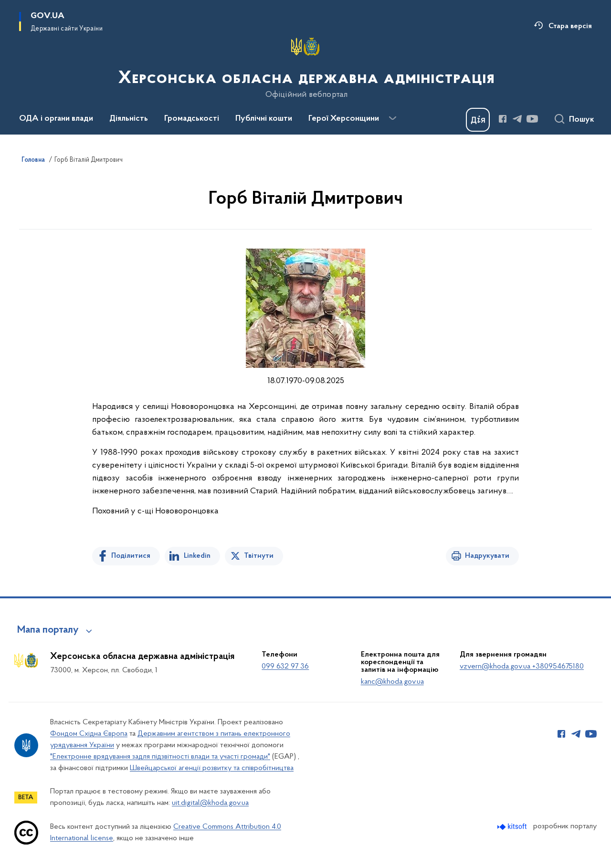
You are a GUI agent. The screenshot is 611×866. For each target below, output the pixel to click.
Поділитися (130, 556)
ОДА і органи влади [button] (56, 119)
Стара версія (570, 26)
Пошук (581, 119)
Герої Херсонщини (343, 119)
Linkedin (197, 556)
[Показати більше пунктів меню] (392, 118)
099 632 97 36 (285, 666)
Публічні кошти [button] (263, 119)
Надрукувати (487, 556)
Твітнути (259, 556)
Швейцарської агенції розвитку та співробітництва (212, 768)
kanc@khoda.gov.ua (392, 682)
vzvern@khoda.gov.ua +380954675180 (522, 666)
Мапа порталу (48, 630)
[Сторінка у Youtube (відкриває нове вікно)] (532, 119)
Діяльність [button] (128, 119)
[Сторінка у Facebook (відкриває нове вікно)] (502, 119)
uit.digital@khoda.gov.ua (210, 803)
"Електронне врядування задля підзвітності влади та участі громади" (160, 757)
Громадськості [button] (191, 119)
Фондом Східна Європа (88, 734)
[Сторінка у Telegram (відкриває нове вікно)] (517, 119)
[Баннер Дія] (478, 120)
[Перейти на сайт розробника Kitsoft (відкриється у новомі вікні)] (512, 826)
